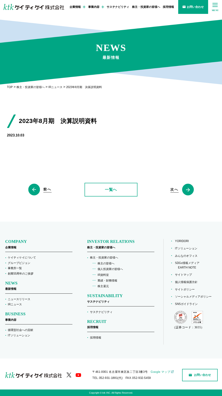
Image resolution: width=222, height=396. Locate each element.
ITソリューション (19, 335)
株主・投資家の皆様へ (146, 6)
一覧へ (111, 189)
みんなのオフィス (186, 255)
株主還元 (103, 286)
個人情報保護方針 (186, 282)
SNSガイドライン (186, 304)
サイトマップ (183, 274)
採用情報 (168, 6)
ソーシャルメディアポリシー (193, 296)
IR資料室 (103, 275)
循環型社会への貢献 (20, 330)
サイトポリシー (185, 289)
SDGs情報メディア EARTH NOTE (187, 265)
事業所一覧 (15, 268)
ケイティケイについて (22, 257)
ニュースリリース (19, 299)
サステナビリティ (118, 6)
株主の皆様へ (106, 263)
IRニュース (15, 304)
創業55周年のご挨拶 (20, 273)
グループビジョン (19, 263)
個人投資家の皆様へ (110, 269)
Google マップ (160, 371)
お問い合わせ (195, 6)
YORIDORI (182, 241)
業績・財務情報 (107, 280)
